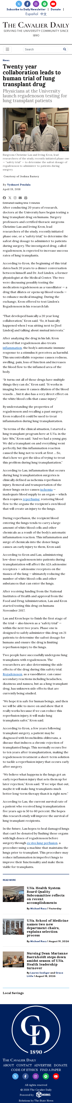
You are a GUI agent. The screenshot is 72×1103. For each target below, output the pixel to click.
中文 (43, 14)
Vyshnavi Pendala (18, 184)
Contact (24, 1065)
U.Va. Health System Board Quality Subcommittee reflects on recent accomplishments (45, 895)
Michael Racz (38, 909)
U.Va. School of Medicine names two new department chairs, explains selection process (47, 927)
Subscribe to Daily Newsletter (26, 9)
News (6, 60)
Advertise (43, 1065)
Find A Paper (50, 1070)
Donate (56, 9)
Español (31, 14)
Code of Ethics (24, 1070)
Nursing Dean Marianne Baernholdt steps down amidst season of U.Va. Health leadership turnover (47, 960)
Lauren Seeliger (40, 973)
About (8, 1065)
